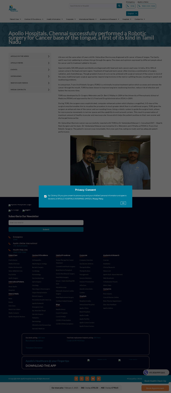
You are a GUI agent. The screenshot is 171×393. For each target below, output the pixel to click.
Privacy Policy (97, 199)
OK (123, 203)
